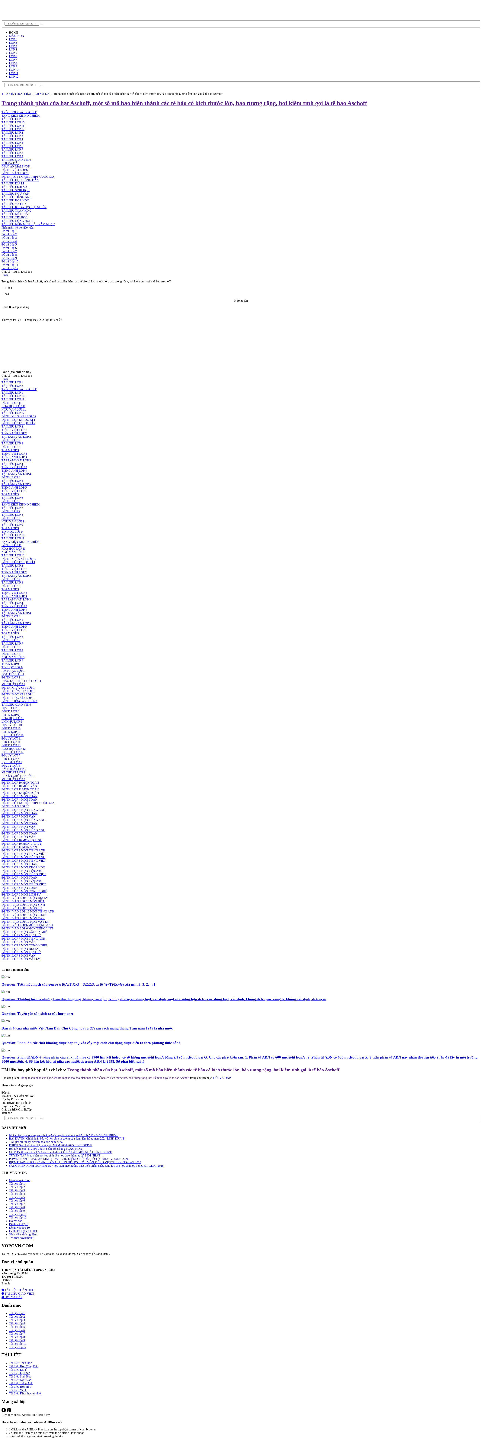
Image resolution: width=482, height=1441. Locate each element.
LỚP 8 (13, 63)
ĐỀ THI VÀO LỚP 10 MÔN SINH (23, 904)
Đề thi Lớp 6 (9, 247)
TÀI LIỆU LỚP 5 (12, 142)
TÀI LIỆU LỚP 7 (12, 149)
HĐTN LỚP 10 (11, 731)
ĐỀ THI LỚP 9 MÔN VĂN (19, 836)
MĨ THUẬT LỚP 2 (13, 772)
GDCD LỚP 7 (10, 758)
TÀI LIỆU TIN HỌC (14, 217)
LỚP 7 (13, 59)
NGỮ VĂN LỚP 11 (14, 409)
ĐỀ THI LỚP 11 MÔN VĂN (19, 847)
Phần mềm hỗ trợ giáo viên (18, 227)
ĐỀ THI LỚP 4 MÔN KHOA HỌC (23, 867)
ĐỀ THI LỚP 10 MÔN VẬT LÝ (22, 843)
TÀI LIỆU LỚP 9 (12, 156)
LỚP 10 (13, 69)
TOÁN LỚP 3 (10, 450)
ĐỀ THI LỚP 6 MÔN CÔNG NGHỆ (24, 891)
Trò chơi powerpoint (21, 1237)
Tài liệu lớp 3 (17, 1190)
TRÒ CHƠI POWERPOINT (19, 112)
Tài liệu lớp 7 (17, 1203)
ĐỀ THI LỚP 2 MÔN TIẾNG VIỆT (24, 853)
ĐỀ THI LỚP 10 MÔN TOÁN (20, 782)
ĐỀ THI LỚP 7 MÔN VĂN (19, 816)
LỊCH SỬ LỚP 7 (12, 762)
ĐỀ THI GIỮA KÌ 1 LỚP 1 (18, 687)
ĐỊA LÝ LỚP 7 (11, 755)
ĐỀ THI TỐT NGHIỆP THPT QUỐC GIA (28, 176)
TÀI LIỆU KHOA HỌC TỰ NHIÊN (24, 207)
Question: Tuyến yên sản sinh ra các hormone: (37, 1014)
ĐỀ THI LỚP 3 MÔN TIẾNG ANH (23, 857)
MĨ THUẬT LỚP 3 (13, 779)
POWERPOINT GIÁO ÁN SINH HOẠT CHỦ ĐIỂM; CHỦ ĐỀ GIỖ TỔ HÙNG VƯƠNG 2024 (68, 1158)
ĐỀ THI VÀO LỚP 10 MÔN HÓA (23, 901)
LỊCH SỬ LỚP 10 (13, 735)
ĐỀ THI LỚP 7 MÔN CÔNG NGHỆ (24, 931)
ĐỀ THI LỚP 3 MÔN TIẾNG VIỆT (24, 860)
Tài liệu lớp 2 (17, 1187)
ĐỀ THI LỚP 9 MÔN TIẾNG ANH (23, 830)
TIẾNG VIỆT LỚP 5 (14, 491)
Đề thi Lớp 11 (10, 264)
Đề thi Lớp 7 (9, 251)
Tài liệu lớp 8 (17, 1207)
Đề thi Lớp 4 (9, 241)
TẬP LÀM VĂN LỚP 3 (16, 460)
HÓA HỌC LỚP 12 (14, 748)
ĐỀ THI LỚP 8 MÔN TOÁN (19, 823)
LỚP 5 (13, 52)
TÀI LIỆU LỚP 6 (12, 146)
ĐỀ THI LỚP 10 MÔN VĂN (19, 786)
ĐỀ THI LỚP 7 (11, 511)
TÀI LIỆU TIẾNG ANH (17, 197)
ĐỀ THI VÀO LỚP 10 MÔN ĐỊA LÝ (25, 897)
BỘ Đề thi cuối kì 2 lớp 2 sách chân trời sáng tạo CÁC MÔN (45, 1148)
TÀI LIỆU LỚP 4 (12, 139)
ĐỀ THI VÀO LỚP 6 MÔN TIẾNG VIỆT (27, 928)
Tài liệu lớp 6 (17, 1200)
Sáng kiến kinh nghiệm (23, 1234)
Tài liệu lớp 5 (17, 1197)
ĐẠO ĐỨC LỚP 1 (13, 674)
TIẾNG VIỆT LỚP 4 (14, 467)
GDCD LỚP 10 (11, 728)
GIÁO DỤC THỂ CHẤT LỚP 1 (21, 680)
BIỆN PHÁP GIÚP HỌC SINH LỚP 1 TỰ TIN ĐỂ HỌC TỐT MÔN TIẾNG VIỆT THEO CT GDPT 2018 (75, 1162)
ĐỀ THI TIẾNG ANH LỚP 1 (19, 701)
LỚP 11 (13, 73)
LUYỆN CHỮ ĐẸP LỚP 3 (18, 775)
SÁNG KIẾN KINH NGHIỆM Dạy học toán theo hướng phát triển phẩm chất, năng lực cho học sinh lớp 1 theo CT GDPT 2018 (86, 1165)
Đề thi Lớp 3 (9, 237)
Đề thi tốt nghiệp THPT (23, 1231)
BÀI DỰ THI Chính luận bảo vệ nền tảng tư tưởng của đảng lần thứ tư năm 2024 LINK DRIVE (66, 1138)
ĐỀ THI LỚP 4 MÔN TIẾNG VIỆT (24, 874)
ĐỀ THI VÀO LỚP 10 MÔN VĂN (23, 918)
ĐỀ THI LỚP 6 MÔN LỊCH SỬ (21, 894)
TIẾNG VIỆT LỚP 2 (14, 429)
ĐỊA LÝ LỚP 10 (12, 725)
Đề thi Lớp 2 (9, 234)
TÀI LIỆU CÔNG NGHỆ (17, 220)
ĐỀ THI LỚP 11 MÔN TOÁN (20, 789)
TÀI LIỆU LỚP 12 (13, 129)
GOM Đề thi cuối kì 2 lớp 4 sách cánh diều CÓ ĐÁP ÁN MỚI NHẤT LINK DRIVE (60, 1152)
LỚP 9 (13, 66)
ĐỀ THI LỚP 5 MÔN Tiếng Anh (21, 881)
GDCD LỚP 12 (11, 745)
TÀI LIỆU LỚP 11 (13, 125)
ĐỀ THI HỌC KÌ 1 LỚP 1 (18, 694)
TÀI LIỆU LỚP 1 (12, 119)
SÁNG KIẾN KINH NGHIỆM (21, 115)
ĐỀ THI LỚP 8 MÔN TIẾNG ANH (23, 819)
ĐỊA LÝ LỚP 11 (12, 738)
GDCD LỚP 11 (11, 741)
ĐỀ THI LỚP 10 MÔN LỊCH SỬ (22, 840)
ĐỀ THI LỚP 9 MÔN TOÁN (19, 833)
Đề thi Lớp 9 (9, 258)
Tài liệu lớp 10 (17, 1214)
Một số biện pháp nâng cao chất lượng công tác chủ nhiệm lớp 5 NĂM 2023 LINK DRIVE (63, 1135)
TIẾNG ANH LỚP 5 (14, 487)
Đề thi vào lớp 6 (18, 1224)
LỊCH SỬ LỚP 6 (12, 721)
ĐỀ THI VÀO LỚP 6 (15, 169)
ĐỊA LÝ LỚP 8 (11, 765)
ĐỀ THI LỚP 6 (11, 501)
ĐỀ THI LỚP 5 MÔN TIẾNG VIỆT (24, 884)
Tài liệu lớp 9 (17, 1210)
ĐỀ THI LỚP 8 (11, 518)
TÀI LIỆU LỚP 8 (12, 153)
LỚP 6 (13, 56)
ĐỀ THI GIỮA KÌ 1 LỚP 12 (19, 416)
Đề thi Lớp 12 (10, 268)
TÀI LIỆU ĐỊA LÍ (13, 183)
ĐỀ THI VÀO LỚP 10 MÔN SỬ (22, 908)
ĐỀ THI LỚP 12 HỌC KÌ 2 (18, 423)
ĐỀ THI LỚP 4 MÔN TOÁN (19, 799)
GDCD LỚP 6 (10, 711)
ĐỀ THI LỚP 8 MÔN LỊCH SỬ (21, 952)
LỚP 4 (13, 49)
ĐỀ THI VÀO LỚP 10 (15, 173)
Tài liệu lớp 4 (17, 1193)
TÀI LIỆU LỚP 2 (12, 132)
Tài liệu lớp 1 (17, 1183)
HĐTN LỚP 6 (10, 714)
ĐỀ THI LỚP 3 (11, 446)
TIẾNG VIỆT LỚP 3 (14, 453)
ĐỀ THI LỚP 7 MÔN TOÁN (19, 813)
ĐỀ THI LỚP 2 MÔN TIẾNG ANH (23, 850)
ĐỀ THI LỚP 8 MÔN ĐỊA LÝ (20, 948)
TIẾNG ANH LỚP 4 (14, 470)
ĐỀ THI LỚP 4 (11, 477)
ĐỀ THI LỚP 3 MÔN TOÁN (19, 796)
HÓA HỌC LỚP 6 (13, 718)
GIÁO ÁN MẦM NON (16, 166)
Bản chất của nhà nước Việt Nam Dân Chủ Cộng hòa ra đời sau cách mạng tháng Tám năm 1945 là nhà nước (87, 1028)
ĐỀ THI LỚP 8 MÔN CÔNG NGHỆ (24, 945)
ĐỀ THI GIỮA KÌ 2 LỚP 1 (18, 691)
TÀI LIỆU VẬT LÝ (14, 203)
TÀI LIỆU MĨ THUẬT (16, 214)
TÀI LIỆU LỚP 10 (13, 122)
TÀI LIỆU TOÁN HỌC (16, 210)
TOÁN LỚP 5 (10, 494)
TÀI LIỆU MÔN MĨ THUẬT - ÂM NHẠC (28, 224)
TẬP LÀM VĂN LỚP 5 (16, 484)
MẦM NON (16, 35)
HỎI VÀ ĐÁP (42, 93)
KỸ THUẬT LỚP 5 (14, 769)
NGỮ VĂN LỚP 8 (13, 521)
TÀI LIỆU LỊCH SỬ (14, 186)
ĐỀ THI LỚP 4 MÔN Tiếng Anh (21, 870)
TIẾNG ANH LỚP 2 (14, 433)
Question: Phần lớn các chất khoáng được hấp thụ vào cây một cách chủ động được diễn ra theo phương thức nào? (91, 1043)
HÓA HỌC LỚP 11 (13, 406)
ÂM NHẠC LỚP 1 (13, 670)
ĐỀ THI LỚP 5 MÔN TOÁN (19, 887)
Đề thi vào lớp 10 (19, 1227)
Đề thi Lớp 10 (10, 261)
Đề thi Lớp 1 (9, 231)
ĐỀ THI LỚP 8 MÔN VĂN (19, 826)
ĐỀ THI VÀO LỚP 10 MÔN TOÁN (24, 914)
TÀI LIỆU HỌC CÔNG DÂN (20, 180)
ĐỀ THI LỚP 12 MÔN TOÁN (20, 792)
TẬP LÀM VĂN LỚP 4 (16, 474)
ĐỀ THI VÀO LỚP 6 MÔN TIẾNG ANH (27, 925)
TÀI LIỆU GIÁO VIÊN (16, 159)
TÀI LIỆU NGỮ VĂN (15, 193)
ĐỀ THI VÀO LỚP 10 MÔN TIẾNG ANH (28, 911)
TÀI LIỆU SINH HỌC (16, 190)
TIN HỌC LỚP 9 (12, 531)
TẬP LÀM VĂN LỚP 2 (16, 436)
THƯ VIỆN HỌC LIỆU (16, 93)
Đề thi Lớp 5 (9, 244)
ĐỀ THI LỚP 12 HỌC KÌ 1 (18, 419)
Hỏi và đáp (15, 1220)
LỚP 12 (13, 76)
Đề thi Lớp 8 (9, 254)
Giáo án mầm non (19, 1180)
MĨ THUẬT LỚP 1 (13, 684)
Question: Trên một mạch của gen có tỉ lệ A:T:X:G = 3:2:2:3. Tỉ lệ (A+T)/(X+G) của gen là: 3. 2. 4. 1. (79, 984)
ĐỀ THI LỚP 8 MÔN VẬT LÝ (21, 959)
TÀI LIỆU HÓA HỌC (15, 200)
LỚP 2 (13, 42)
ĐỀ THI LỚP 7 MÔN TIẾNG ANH (23, 809)
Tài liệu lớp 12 (17, 1217)
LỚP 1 (13, 39)
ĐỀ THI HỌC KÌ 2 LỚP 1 (18, 697)
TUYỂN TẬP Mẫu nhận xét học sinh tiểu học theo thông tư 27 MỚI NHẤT (54, 1155)
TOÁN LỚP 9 (10, 528)
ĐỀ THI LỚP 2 (11, 440)
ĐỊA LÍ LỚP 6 (10, 708)
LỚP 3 (13, 46)
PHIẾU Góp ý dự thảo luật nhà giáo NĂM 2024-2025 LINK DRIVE (50, 1145)
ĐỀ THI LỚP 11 (11, 402)
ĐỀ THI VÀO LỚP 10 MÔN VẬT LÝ (25, 921)
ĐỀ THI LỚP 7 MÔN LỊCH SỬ (21, 935)
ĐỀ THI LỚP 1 (11, 677)
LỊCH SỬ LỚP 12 (13, 752)
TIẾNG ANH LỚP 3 (14, 457)
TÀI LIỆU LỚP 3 (12, 136)
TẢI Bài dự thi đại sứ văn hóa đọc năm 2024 (36, 1141)
